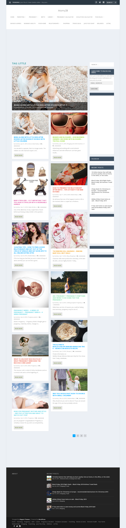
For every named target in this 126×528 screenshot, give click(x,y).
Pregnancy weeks (32, 317)
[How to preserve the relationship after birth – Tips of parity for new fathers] (69, 174)
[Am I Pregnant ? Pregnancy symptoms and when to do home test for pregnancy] (69, 282)
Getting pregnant (71, 302)
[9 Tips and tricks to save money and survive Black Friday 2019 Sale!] (49, 508)
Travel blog (76, 23)
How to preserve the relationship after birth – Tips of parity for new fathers (68, 190)
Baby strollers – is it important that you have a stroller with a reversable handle (30, 202)
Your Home (42, 23)
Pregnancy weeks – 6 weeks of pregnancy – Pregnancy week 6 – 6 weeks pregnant (28, 312)
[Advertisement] (62, 46)
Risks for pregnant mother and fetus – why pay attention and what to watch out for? (30, 413)
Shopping (66, 23)
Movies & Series (15, 23)
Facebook (95, 159)
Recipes (69, 351)
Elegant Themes (25, 519)
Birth (43, 17)
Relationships (54, 23)
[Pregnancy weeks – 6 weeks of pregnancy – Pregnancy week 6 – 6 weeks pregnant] (30, 289)
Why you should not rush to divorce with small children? (69, 395)
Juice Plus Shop (89, 23)
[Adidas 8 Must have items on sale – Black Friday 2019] (49, 500)
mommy (21, 107)
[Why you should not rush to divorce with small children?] (69, 380)
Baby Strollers (32, 207)
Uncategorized (73, 479)
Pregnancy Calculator (65, 17)
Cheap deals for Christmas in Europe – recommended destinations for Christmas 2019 (101, 191)
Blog (68, 256)
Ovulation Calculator (84, 17)
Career (50, 17)
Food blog (99, 17)
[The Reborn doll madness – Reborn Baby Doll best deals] (69, 230)
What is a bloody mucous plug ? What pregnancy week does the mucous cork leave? (28, 361)
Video (78, 479)
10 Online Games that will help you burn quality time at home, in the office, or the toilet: (102, 173)
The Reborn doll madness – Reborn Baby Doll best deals (67, 252)
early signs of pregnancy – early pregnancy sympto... (35, 2)
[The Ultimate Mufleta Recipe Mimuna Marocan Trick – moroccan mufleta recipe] (69, 331)
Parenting (20, 17)
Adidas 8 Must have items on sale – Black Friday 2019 (101, 200)
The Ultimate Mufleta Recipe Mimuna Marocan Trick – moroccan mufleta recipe (69, 347)
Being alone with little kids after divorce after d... (41, 105)
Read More (18, 155)
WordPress (42, 519)
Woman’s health (30, 23)
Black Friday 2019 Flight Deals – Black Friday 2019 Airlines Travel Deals (102, 182)
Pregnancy (33, 17)
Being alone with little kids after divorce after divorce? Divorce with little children (29, 139)
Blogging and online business (75, 144)
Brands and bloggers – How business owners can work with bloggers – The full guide (68, 139)
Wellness (100, 23)
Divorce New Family (37, 107)
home (12, 17)
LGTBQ (108, 23)
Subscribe (94, 89)
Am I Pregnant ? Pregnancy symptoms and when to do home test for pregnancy (69, 298)
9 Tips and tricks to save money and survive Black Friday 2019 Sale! (102, 207)
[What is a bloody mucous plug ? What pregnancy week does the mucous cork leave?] (30, 345)
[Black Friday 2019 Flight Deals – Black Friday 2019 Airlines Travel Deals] (49, 485)
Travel (67, 486)
